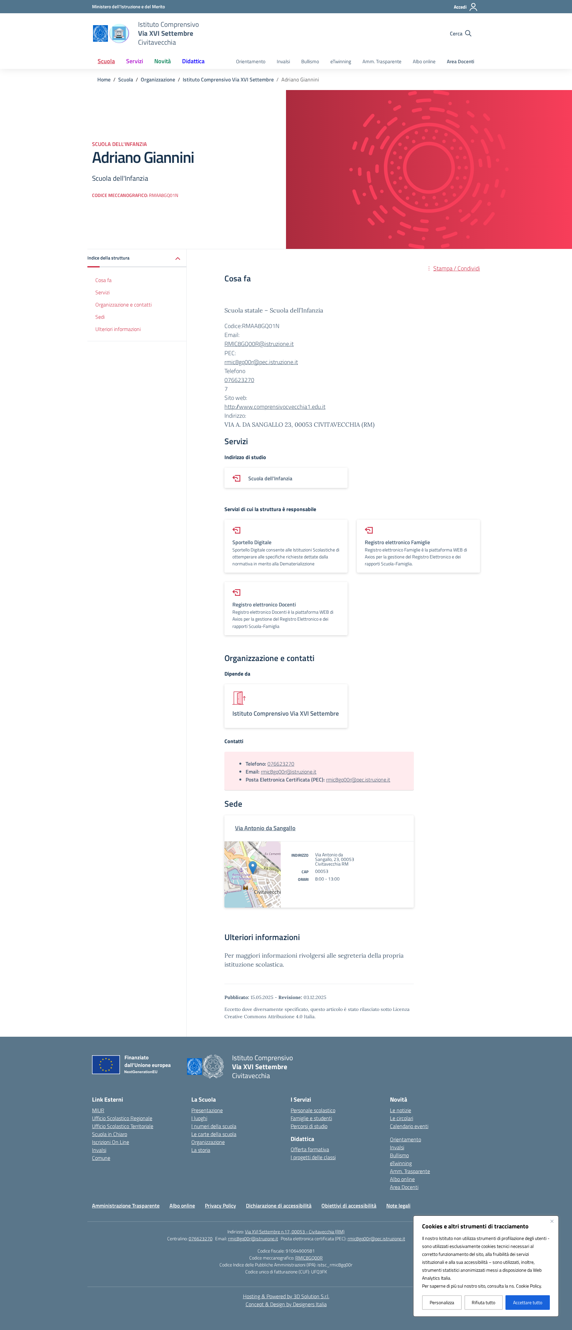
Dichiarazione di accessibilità (278, 1206)
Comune (101, 1158)
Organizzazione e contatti (123, 305)
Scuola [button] (106, 61)
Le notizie (400, 1110)
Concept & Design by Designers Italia (286, 1304)
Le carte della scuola (213, 1134)
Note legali (398, 1206)
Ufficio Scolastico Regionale (122, 1118)
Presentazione (207, 1110)
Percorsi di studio (309, 1126)
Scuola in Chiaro (109, 1134)
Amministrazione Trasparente (126, 1206)
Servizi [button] (134, 61)
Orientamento (250, 61)
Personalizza (442, 1302)
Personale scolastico (313, 1110)
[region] (486, 1266)
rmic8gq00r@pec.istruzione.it (261, 361)
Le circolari (401, 1118)
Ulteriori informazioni (118, 329)
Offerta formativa (310, 1149)
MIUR (98, 1110)
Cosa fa (103, 280)
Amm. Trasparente (382, 61)
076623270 (239, 379)
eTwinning (340, 61)
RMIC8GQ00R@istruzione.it (259, 343)
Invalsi (283, 61)
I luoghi (199, 1118)
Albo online (424, 61)
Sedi (100, 317)
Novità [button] (162, 61)
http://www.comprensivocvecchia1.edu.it (274, 406)
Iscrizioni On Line (110, 1142)
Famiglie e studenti (311, 1118)
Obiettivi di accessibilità (348, 1206)
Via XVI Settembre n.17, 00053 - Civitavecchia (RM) (295, 1231)
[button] (137, 258)
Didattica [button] (193, 61)
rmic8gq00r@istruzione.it (288, 772)
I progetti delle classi (313, 1157)
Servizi (102, 292)
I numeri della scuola (213, 1126)
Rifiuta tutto (483, 1302)
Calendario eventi (409, 1126)
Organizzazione (208, 1142)
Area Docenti (460, 61)
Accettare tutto (527, 1302)
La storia (200, 1150)
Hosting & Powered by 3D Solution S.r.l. (286, 1296)
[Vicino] (552, 1221)
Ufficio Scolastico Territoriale (122, 1126)
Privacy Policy (220, 1206)
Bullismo (310, 61)
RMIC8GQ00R (309, 1257)
